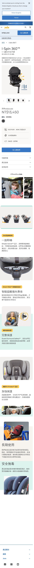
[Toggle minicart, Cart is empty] (29, 27)
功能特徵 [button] (5, 158)
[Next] (29, 100)
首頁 (3, 42)
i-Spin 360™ (12, 42)
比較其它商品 (6, 38)
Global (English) (16, 13)
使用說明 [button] (5, 167)
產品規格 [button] (5, 162)
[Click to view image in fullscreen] (16, 79)
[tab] (15, 197)
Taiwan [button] (16, 17)
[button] (29, 3)
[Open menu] (1, 27)
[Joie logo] (6, 27)
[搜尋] (25, 27)
